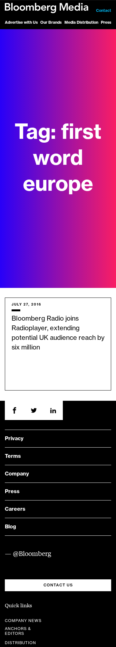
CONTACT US (58, 585)
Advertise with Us (21, 22)
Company (17, 473)
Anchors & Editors (18, 631)
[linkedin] (53, 410)
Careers (15, 509)
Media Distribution (81, 22)
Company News (23, 621)
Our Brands (51, 22)
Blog (10, 526)
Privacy (14, 438)
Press (106, 22)
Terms (13, 456)
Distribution (20, 643)
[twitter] (34, 410)
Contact (103, 11)
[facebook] (14, 410)
